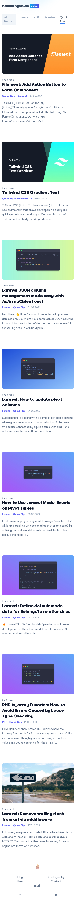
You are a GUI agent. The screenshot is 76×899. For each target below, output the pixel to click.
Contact (56, 881)
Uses (20, 881)
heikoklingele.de (20, 6)
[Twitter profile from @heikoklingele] (56, 895)
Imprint (38, 885)
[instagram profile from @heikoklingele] (20, 895)
